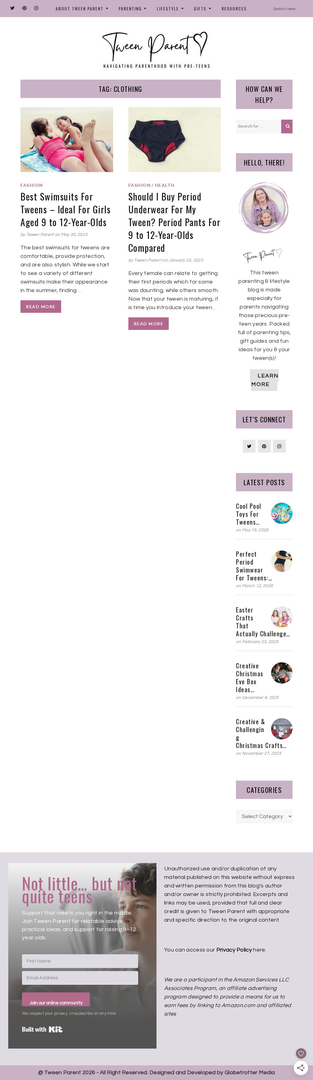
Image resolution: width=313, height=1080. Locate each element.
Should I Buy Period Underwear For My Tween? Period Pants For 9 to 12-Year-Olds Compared (174, 222)
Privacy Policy (234, 950)
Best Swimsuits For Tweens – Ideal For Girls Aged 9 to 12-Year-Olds (65, 209)
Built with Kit (42, 1029)
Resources (234, 8)
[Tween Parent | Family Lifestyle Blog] (156, 46)
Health (165, 185)
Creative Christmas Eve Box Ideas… (249, 677)
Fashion (31, 185)
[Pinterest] (24, 8)
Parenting (130, 8)
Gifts (200, 8)
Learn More (265, 380)
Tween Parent (40, 235)
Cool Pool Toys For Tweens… (248, 513)
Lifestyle (168, 8)
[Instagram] (36, 8)
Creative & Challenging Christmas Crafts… (261, 733)
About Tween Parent (79, 8)
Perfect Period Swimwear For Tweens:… (254, 565)
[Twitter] (13, 8)
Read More (41, 306)
